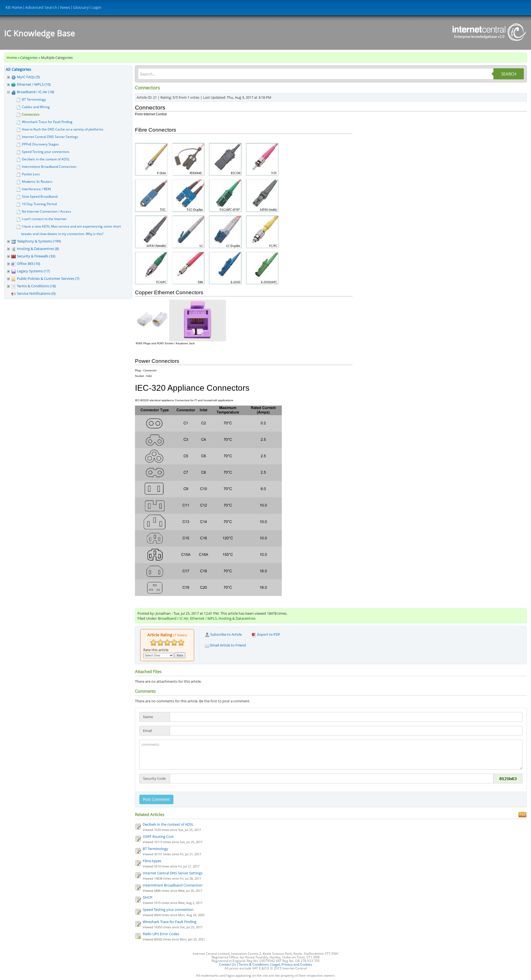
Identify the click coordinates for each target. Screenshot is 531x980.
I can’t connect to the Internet (44, 219)
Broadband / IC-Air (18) (35, 91)
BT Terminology (34, 99)
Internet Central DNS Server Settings (50, 136)
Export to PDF (268, 634)
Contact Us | (229, 964)
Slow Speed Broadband (40, 196)
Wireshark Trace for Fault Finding (47, 121)
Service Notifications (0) (36, 293)
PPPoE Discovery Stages (40, 144)
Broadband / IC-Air (173, 618)
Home (12, 57)
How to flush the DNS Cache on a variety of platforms (62, 129)
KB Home (14, 7)
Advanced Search (41, 7)
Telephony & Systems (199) (39, 241)
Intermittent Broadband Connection (49, 166)
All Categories (18, 69)
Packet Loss (31, 174)
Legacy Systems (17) (33, 271)
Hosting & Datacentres (237, 618)
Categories (29, 57)
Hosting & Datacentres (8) (38, 248)
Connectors (31, 114)
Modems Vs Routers (37, 181)
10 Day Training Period (39, 204)
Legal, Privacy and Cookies (292, 964)
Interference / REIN (36, 189)
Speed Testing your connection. (46, 151)
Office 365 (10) (28, 263)
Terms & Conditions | (255, 964)
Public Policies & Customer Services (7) (48, 278)
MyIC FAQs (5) (28, 76)
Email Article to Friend (227, 645)
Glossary (81, 7)
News (65, 7)
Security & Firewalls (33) (36, 256)
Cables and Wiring (36, 107)
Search (508, 74)
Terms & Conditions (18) (36, 285)
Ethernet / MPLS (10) (34, 84)
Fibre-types (152, 860)
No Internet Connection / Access (46, 211)
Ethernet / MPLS (203, 618)
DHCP (147, 897)
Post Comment (156, 799)
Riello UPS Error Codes (161, 933)
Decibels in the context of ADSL (46, 159)
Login (96, 7)
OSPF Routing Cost (158, 836)
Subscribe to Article (225, 634)
